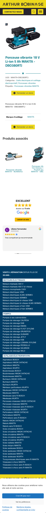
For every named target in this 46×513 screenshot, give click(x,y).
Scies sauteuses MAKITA (13, 454)
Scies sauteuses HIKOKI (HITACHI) (17, 451)
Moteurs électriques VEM (13, 292)
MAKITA (30, 117)
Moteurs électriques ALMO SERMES (18, 295)
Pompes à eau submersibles (14, 318)
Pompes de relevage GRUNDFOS (16, 331)
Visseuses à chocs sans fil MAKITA (17, 468)
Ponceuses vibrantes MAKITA (26, 86)
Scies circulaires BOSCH (13, 429)
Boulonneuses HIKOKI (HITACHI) (16, 373)
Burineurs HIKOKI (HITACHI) (14, 379)
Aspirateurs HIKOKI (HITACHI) (15, 362)
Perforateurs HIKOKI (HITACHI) (15, 412)
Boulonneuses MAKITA (12, 376)
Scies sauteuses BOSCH (13, 448)
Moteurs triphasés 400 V (13, 284)
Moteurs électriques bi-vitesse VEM (17, 300)
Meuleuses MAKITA (11, 393)
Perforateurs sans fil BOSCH (14, 418)
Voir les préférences (23, 502)
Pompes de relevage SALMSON (16, 348)
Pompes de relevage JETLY (14, 337)
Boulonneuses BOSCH (12, 371)
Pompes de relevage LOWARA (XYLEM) (19, 342)
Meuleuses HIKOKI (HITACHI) (15, 390)
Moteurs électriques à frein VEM (16, 306)
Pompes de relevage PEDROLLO (16, 345)
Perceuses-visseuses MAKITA (15, 404)
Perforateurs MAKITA (11, 415)
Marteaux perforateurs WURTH (16, 387)
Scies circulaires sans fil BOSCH (16, 437)
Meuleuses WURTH (11, 398)
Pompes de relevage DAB (13, 323)
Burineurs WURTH (10, 385)
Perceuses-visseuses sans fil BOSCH (18, 407)
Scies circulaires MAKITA (13, 434)
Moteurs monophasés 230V (14, 289)
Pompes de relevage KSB (13, 340)
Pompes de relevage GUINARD (16, 334)
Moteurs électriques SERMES (15, 298)
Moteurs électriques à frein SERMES (18, 309)
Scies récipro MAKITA (12, 445)
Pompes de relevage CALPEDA (16, 320)
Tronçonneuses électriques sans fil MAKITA (21, 459)
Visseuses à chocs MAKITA (14, 462)
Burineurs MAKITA (10, 382)
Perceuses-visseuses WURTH (15, 410)
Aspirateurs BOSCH (11, 360)
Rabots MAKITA (9, 423)
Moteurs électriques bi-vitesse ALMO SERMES (22, 303)
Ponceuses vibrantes (27, 83)
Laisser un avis (23, 219)
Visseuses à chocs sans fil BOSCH (17, 465)
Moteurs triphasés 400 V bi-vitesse (17, 287)
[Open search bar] (34, 11)
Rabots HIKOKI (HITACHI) (13, 421)
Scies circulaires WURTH (13, 440)
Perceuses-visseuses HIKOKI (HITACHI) (19, 401)
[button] (6, 24)
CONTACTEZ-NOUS (13, 12)
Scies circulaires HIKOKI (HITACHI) (17, 432)
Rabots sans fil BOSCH (12, 426)
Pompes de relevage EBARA (14, 326)
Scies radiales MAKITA (12, 443)
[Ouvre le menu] (40, 11)
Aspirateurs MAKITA (11, 365)
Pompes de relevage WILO (14, 351)
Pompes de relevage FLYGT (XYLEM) (18, 329)
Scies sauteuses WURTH (13, 457)
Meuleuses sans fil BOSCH (14, 396)
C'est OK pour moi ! (23, 496)
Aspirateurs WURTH (11, 368)
